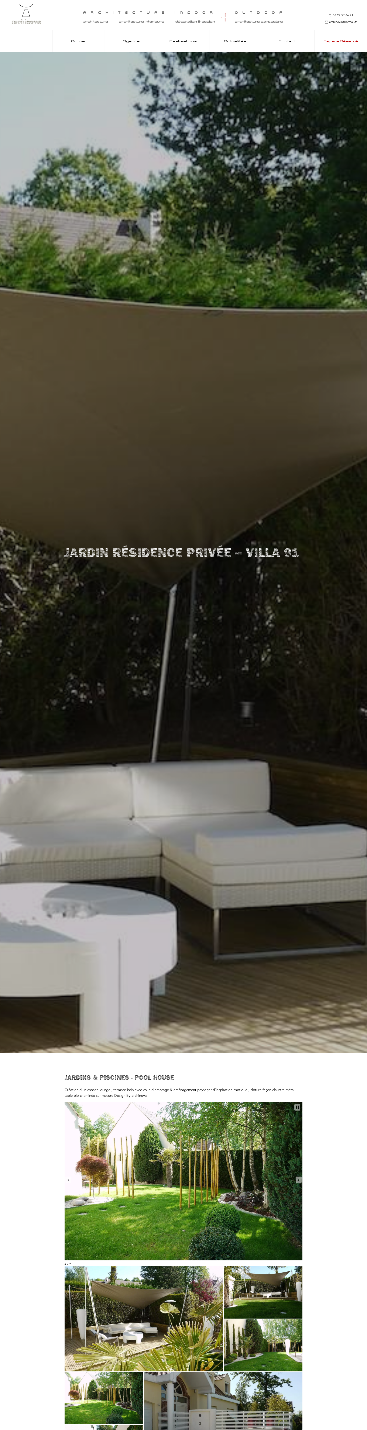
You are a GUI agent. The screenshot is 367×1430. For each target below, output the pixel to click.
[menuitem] (79, 41)
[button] (68, 1180)
